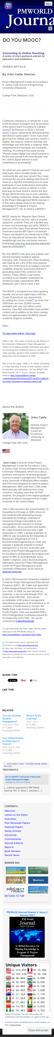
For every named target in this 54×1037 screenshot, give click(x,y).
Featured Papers (14, 826)
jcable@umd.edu (25, 621)
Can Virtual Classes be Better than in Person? (13, 741)
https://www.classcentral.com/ (15, 651)
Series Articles (13, 830)
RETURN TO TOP (14, 896)
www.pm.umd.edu (11, 571)
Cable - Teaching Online (29, 764)
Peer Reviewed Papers (17, 822)
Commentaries (13, 839)
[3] (3, 648)
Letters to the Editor (16, 814)
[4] (3, 651)
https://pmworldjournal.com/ (28, 645)
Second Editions (14, 843)
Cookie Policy (15, 1025)
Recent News (12, 855)
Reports (9, 847)
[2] (3, 645)
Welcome (10, 810)
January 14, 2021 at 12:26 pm (18, 782)
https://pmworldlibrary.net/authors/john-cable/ (21, 635)
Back (48, 3)
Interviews (10, 818)
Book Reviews (13, 851)
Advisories (10, 834)
